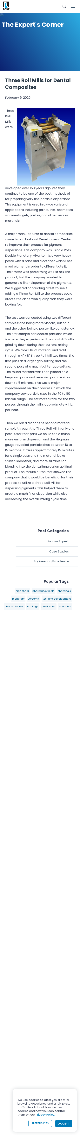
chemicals (64, 591)
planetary (18, 598)
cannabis (65, 606)
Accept (63, 1124)
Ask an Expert (58, 541)
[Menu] (73, 6)
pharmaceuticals (43, 591)
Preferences (40, 1123)
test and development (57, 598)
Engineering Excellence (51, 561)
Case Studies (59, 551)
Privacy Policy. (45, 1115)
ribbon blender (14, 606)
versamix (33, 598)
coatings (32, 606)
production (49, 606)
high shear (22, 591)
